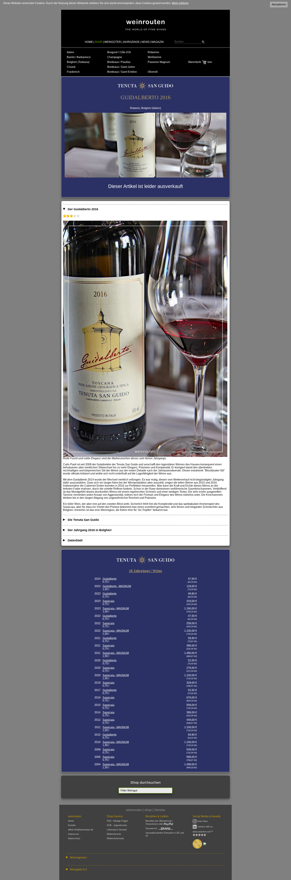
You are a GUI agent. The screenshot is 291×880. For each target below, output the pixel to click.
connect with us (205, 826)
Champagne (114, 57)
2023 (97, 593)
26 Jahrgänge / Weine (145, 571)
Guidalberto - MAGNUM (117, 586)
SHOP (98, 41)
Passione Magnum (159, 62)
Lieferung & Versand (116, 829)
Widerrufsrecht (114, 834)
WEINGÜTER (112, 41)
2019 (97, 682)
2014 (97, 712)
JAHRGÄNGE (131, 41)
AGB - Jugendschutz (117, 825)
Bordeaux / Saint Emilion (122, 71)
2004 (97, 764)
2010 (97, 734)
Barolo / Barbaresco (79, 57)
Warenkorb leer (200, 62)
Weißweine (154, 57)
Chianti (71, 66)
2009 (97, 749)
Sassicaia (108, 601)
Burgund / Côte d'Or (119, 52)
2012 (97, 719)
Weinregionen (78, 857)
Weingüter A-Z (78, 869)
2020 (97, 660)
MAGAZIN (157, 41)
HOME (89, 41)
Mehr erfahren (180, 3)
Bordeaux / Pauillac (119, 62)
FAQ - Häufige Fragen (117, 821)
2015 (97, 705)
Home (71, 821)
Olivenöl (153, 71)
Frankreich (73, 71)
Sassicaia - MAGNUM (116, 608)
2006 (97, 756)
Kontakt (72, 825)
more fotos (202, 821)
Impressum (73, 834)
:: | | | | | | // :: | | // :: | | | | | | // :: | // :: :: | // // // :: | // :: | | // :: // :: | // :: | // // (143, 858)
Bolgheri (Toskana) (78, 62)
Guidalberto (110, 578)
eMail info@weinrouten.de (80, 829)
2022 (97, 615)
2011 (98, 727)
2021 (97, 638)
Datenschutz (74, 838)
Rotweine (153, 52)
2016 (97, 697)
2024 (97, 578)
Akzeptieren (279, 4)
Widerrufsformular (115, 838)
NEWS (145, 41)
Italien (70, 52)
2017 (97, 690)
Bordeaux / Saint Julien (121, 66)
